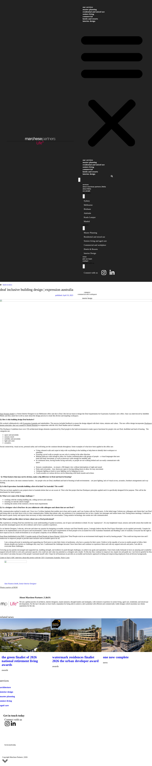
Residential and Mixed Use (94, 12)
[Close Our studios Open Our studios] (84, 196)
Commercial (88, 16)
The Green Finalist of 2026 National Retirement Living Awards (20, 661)
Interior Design (89, 21)
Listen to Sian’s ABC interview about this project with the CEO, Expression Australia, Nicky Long (34, 558)
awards (5, 670)
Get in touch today (13, 715)
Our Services (88, 7)
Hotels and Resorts (90, 19)
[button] (111, 89)
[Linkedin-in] (13, 723)
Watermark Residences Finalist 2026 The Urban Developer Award (75, 659)
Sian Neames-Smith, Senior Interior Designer (20, 584)
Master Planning (90, 9)
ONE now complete (116, 657)
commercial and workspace (87, 294)
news (105, 662)
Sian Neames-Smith (7, 414)
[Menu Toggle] (79, 180)
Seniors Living (88, 14)
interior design (87, 298)
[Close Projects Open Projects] (84, 228)
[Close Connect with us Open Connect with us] (84, 266)
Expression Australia (30, 423)
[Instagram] (7, 723)
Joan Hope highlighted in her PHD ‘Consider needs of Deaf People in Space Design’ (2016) (32, 536)
